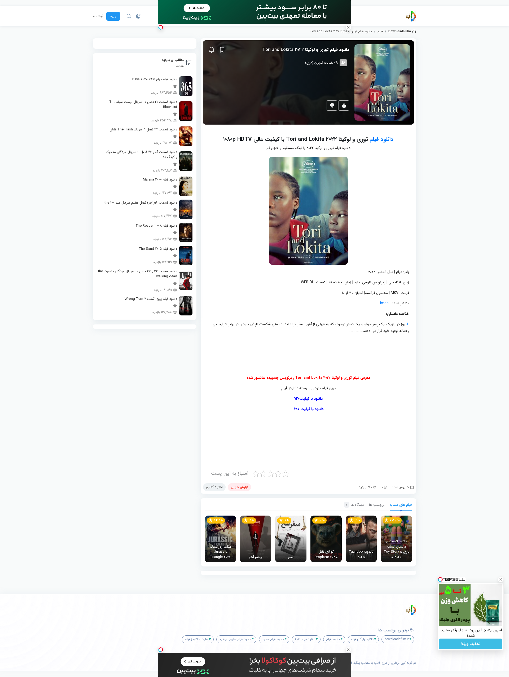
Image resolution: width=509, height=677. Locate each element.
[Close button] (500, 579)
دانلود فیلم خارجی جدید (235, 639)
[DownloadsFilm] (411, 16)
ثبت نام (98, 16)
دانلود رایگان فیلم (362, 639)
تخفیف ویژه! (470, 644)
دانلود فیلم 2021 (305, 639)
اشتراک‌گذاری (214, 487)
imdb (384, 303)
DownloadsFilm (399, 31)
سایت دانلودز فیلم (196, 639)
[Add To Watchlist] (222, 50)
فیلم (380, 31)
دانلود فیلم (381, 139)
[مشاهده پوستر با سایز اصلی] (382, 82)
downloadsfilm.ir (396, 639)
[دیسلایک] (332, 105)
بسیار (275, 441)
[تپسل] (160, 27)
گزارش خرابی (239, 487)
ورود (113, 16)
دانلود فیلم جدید (273, 639)
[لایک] (344, 105)
